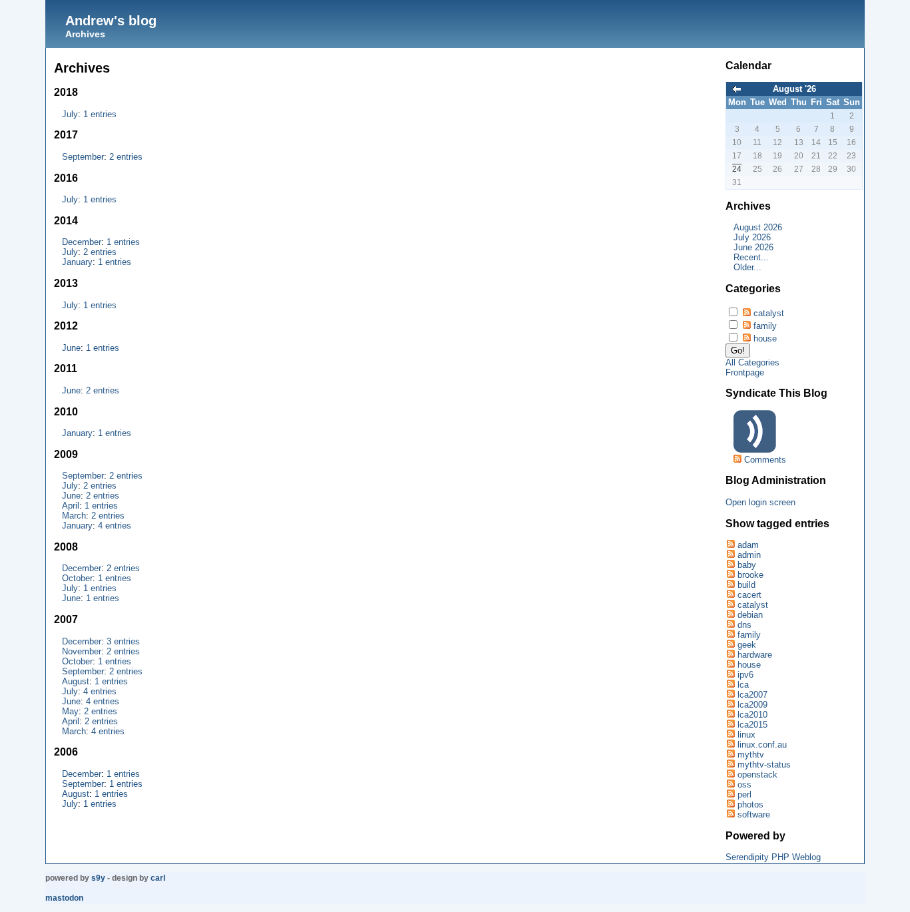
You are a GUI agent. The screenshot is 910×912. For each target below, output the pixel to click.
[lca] (730, 685)
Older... (747, 267)
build (746, 585)
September (83, 157)
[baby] (730, 565)
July (70, 114)
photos (750, 804)
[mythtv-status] (730, 765)
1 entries (100, 114)
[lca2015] (730, 725)
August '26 (794, 89)
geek (746, 645)
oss (744, 785)
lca (743, 685)
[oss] (730, 785)
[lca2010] (730, 715)
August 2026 (757, 227)
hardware (754, 655)
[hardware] (730, 655)
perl (744, 794)
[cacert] (730, 595)
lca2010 (752, 715)
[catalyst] (730, 605)
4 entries (114, 526)
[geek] (730, 645)
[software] (730, 814)
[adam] (730, 545)
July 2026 (752, 237)
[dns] (730, 625)
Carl (158, 878)
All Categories (752, 362)
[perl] (730, 794)
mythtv (750, 755)
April (70, 506)
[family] (730, 635)
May (70, 711)
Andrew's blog (111, 20)
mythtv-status (764, 765)
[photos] (730, 804)
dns (744, 625)
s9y (98, 878)
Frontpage (744, 372)
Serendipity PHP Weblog (773, 857)
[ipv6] (730, 675)
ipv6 (745, 675)
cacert (749, 595)
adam (748, 545)
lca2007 (752, 695)
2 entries (126, 157)
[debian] (730, 615)
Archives (85, 34)
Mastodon (64, 898)
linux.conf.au (762, 745)
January (77, 262)
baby (746, 565)
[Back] (736, 90)
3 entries (123, 641)
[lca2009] (730, 705)
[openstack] (730, 775)
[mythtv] (730, 755)
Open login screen (760, 502)
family (765, 326)
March (74, 516)
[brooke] (730, 575)
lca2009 (752, 705)
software (753, 814)
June (71, 348)
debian (750, 615)
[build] (730, 585)
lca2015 (752, 725)
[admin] (730, 555)
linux (746, 735)
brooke (750, 575)
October (77, 578)
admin (749, 555)
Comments (765, 460)
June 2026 (753, 247)
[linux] (730, 735)
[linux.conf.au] (730, 745)
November (81, 651)
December (81, 242)
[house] (730, 665)
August (75, 681)
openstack (757, 775)
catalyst (768, 313)
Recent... (751, 257)
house (765, 338)
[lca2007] (730, 695)
